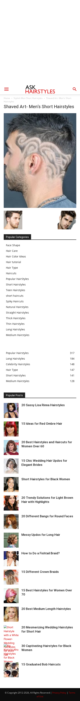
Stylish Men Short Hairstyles (28, 98)
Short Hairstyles (16, 284)
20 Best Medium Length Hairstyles (46, 609)
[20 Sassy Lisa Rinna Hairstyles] (11, 410)
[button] (6, 89)
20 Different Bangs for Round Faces (47, 516)
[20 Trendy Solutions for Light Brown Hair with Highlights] (11, 503)
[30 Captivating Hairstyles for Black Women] (11, 653)
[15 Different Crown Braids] (11, 577)
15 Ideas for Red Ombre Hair (41, 423)
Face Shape (13, 245)
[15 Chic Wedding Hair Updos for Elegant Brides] (11, 466)
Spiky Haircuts (15, 301)
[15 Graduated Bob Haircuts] (11, 669)
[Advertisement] (40, 42)
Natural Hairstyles (17, 307)
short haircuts (14, 295)
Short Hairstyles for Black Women (45, 479)
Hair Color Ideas (16, 256)
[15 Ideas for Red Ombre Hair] (11, 428)
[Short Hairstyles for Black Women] (11, 484)
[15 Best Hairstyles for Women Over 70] (11, 595)
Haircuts (11, 273)
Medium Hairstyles (17, 335)
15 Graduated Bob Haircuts (41, 664)
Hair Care (12, 251)
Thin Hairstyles (15, 324)
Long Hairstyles (15, 329)
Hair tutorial (13, 262)
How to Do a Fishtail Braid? (40, 553)
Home (7, 98)
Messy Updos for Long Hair (40, 535)
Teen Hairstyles (15, 290)
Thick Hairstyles (15, 318)
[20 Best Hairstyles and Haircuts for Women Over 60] (11, 447)
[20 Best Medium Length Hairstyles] (11, 614)
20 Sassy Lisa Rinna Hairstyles (43, 405)
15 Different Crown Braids (40, 572)
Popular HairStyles (17, 279)
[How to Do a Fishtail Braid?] (11, 558)
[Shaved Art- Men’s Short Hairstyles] (40, 206)
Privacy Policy (59, 692)
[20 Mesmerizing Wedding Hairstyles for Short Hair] (11, 641)
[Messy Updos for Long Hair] (11, 540)
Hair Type (12, 267)
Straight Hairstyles (17, 312)
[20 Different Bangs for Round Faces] (11, 521)
